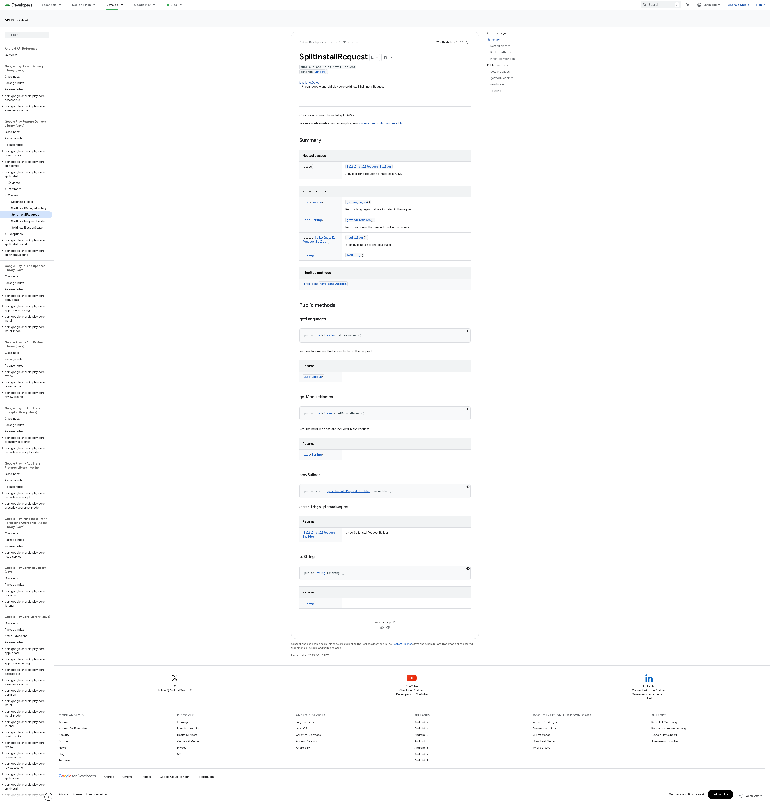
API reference (17, 20)
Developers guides (544, 728)
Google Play (142, 5)
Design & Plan (81, 5)
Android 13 (421, 747)
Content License (402, 644)
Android (64, 722)
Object (319, 72)
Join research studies (664, 741)
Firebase (146, 777)
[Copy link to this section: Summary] (325, 140)
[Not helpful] (468, 42)
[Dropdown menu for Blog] (182, 5)
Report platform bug (664, 722)
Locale (317, 202)
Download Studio (544, 741)
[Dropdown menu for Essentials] (62, 5)
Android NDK (541, 747)
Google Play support (664, 735)
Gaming (182, 722)
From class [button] (325, 284)
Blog (174, 5)
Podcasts (64, 760)
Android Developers (311, 42)
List (307, 202)
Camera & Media (188, 741)
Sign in (760, 5)
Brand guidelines (97, 794)
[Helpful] (462, 42)
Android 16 (421, 728)
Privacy (181, 747)
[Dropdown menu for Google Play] (156, 5)
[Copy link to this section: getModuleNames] (337, 397)
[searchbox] (27, 35)
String (317, 220)
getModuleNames (358, 220)
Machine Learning (188, 728)
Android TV (303, 747)
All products (206, 777)
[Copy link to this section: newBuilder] (324, 475)
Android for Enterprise (73, 728)
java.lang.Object (310, 82)
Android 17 (421, 722)
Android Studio (738, 5)
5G (179, 754)
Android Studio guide (546, 722)
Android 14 (421, 741)
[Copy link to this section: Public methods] (339, 305)
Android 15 (421, 735)
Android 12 (421, 754)
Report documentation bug (668, 728)
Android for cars (306, 741)
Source (63, 741)
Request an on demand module (381, 123)
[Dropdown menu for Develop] (123, 5)
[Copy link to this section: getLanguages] (330, 319)
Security (64, 735)
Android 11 (421, 760)
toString (353, 255)
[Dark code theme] (468, 331)
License (77, 794)
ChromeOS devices (308, 735)
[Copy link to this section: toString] (319, 557)
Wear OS (301, 728)
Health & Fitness (187, 735)
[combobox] (661, 4)
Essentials (49, 5)
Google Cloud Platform (174, 777)
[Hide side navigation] (48, 797)
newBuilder (355, 237)
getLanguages (356, 202)
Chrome (127, 777)
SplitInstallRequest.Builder (369, 166)
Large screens (305, 722)
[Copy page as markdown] (385, 57)
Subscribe (720, 794)
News (62, 747)
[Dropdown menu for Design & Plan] (96, 5)
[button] (26, 98)
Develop (112, 5)
